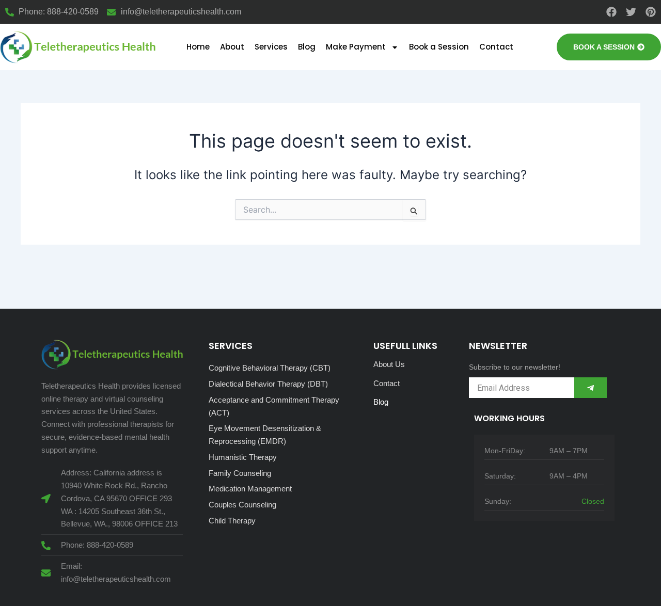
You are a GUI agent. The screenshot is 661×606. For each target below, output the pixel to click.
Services (271, 46)
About (232, 46)
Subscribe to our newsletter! (514, 367)
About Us (389, 364)
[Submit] (590, 387)
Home (198, 46)
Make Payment (356, 46)
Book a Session (439, 46)
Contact (496, 46)
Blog (307, 46)
